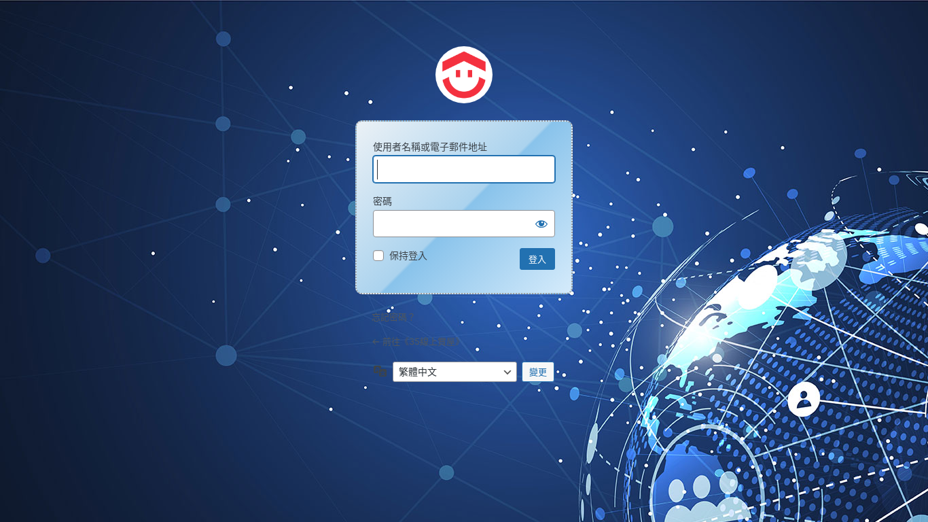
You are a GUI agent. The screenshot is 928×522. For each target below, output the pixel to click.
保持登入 (408, 255)
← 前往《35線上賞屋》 (418, 341)
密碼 (382, 201)
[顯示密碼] (541, 223)
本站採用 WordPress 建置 (464, 74)
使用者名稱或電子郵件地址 (430, 146)
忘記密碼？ (394, 316)
